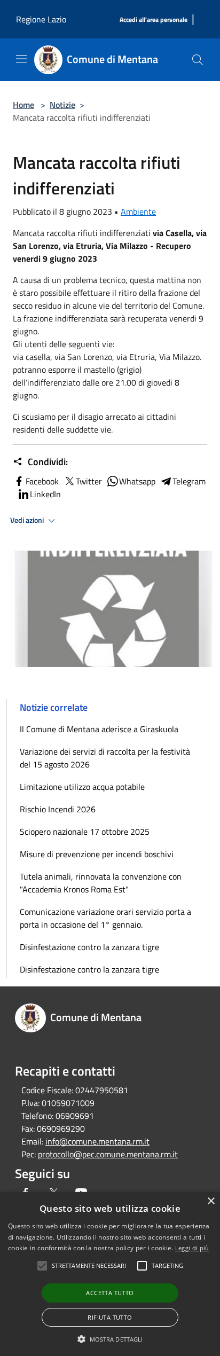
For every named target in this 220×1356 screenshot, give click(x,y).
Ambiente (138, 211)
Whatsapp (137, 481)
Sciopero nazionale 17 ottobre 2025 (85, 831)
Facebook (42, 481)
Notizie (62, 104)
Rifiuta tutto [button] (110, 1317)
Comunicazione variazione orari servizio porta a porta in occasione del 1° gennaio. (105, 918)
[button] (110, 1339)
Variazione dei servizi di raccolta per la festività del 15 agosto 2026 (105, 758)
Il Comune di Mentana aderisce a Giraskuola (99, 729)
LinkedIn (45, 494)
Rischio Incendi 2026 (58, 809)
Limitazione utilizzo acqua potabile (82, 786)
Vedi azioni (27, 520)
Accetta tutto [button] (109, 1293)
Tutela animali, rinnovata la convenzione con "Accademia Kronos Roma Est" (101, 883)
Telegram (189, 481)
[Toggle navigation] (21, 58)
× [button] (211, 1201)
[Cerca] (197, 59)
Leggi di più (192, 1248)
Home (23, 104)
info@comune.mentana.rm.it (97, 1141)
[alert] (110, 1274)
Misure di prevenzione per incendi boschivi (97, 854)
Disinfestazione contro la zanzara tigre (89, 946)
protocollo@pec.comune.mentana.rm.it (108, 1154)
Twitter (89, 481)
